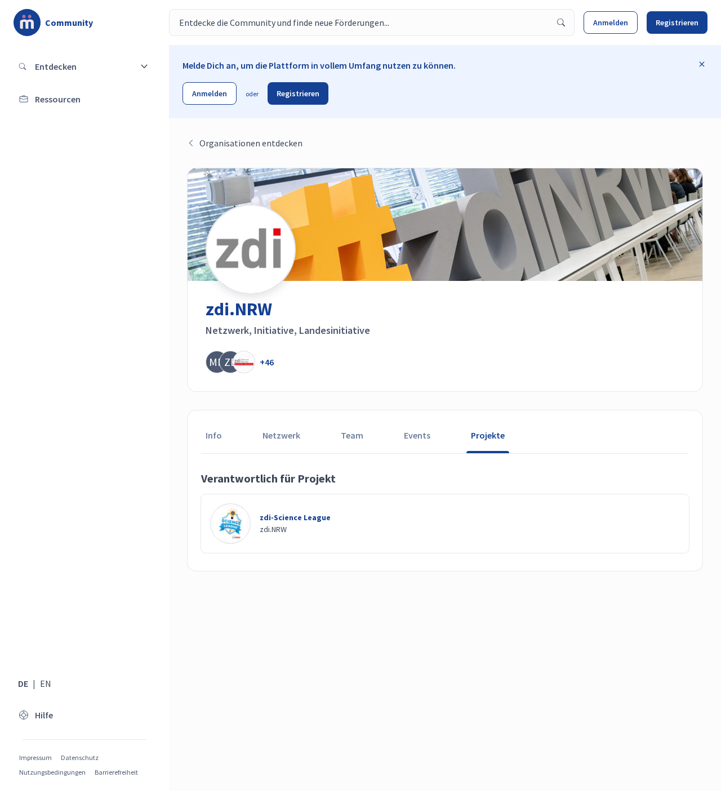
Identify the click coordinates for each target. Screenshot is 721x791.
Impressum (35, 757)
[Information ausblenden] (701, 64)
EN (45, 683)
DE (23, 683)
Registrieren (677, 22)
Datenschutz (80, 757)
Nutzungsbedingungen (52, 772)
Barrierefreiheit (116, 772)
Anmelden (610, 22)
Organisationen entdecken (250, 143)
